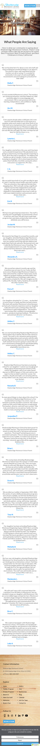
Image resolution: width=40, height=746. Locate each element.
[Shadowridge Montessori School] (9, 5)
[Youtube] (26, 715)
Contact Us (22, 703)
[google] (4, 715)
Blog (20, 694)
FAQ (20, 689)
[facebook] (15, 715)
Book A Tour (7, 703)
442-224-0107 (14, 674)
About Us (6, 694)
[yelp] (8, 715)
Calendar (21, 697)
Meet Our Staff (8, 697)
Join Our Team (23, 700)
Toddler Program (8, 689)
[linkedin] (19, 715)
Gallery (21, 686)
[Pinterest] (23, 715)
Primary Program (8, 692)
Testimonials (23, 692)
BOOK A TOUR (30, 6)
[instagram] (12, 715)
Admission (6, 700)
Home (5, 686)
